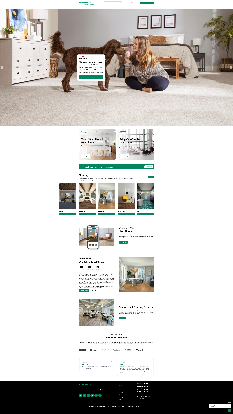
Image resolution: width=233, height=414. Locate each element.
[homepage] (86, 3)
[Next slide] (231, 67)
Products (81, 7)
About (93, 7)
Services (87, 7)
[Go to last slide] (81, 218)
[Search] (120, 3)
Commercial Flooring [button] (101, 7)
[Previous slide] (2, 67)
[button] (84, 290)
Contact (109, 7)
